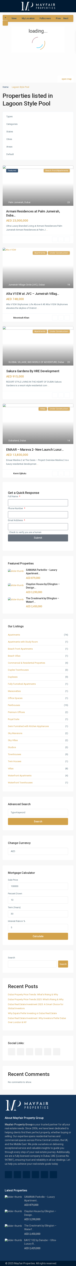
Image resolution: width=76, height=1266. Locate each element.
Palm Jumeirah (15, 202)
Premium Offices (16, 712)
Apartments (14, 634)
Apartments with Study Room (23, 641)
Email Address (15, 520)
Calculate (38, 936)
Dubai (27, 202)
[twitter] (29, 1051)
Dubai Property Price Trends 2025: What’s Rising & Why (35, 999)
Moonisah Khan (21, 317)
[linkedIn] (38, 1051)
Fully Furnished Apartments (22, 684)
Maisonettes (14, 691)
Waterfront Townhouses (20, 782)
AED (13, 851)
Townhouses (14, 754)
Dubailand (13, 440)
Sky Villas (13, 740)
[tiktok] (20, 1051)
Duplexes (12, 677)
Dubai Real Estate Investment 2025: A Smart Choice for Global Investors (35, 1006)
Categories (11, 124)
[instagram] (56, 1051)
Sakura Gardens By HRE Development (32, 371)
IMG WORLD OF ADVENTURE (42, 362)
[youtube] (47, 1051)
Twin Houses (14, 761)
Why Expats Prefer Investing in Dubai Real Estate (32, 1013)
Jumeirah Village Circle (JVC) (23, 284)
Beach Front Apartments (20, 648)
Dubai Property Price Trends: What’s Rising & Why (33, 994)
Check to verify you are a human (25, 532)
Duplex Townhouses (18, 670)
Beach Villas (14, 656)
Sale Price (13, 880)
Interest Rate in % (16, 921)
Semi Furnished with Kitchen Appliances (28, 726)
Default (10, 154)
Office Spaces (15, 698)
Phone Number (16, 508)
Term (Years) (14, 907)
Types (9, 116)
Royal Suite (13, 719)
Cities (9, 139)
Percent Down (15, 893)
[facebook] (11, 1051)
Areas (9, 146)
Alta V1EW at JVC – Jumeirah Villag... (32, 293)
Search (38, 821)
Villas (10, 768)
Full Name (13, 496)
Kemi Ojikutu (19, 473)
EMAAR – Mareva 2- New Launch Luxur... (35, 449)
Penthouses (14, 705)
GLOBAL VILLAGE (17, 362)
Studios (12, 747)
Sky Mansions (15, 733)
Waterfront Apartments (19, 775)
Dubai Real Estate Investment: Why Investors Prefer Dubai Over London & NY (37, 1020)
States (9, 131)
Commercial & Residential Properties (26, 663)
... (47, 229)
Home (5, 87)
